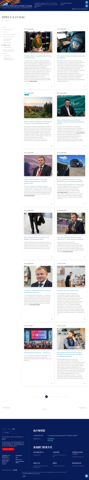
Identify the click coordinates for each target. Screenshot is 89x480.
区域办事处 (51, 439)
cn (86, 5)
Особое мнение (7, 47)
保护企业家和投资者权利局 (66, 3)
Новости (7, 20)
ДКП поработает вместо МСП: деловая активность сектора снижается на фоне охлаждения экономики (69, 354)
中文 (13, 429)
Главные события (7, 29)
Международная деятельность (7, 39)
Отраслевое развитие (9, 36)
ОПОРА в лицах (7, 42)
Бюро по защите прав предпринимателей (8, 50)
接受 (24, 476)
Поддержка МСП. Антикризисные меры (8, 59)
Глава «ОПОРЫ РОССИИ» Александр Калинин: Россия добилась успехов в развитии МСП (35, 181)
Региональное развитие (9, 34)
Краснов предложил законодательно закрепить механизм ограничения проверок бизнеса (71, 121)
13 (56, 396)
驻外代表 (50, 440)
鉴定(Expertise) (19, 459)
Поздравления (7, 55)
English (9, 429)
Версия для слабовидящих (81, 8)
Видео (5, 53)
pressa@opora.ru (37, 467)
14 (59, 396)
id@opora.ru (37, 439)
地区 (35, 7)
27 (66, 396)
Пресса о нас (6, 45)
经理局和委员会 (38, 6)
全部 (4, 27)
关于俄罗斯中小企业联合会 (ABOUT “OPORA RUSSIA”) (46, 3)
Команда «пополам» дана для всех (68, 290)
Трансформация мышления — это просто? (37, 352)
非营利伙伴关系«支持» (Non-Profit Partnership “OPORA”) (46, 4)
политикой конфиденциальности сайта (31, 473)
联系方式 (62, 4)
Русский (4, 429)
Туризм (26, 94)
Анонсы (5, 32)
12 (52, 396)
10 (46, 396)
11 (49, 396)
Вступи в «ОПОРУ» (8, 449)
